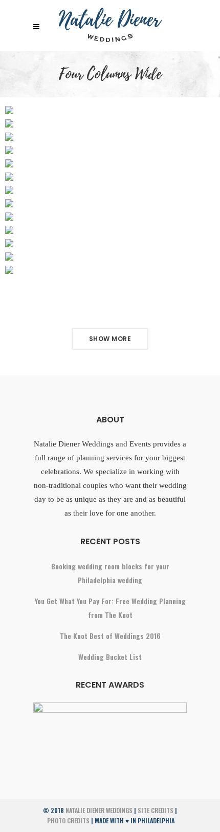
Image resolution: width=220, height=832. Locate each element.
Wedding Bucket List (110, 656)
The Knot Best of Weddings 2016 (110, 635)
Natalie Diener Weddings (99, 810)
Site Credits (155, 810)
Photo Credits (68, 820)
